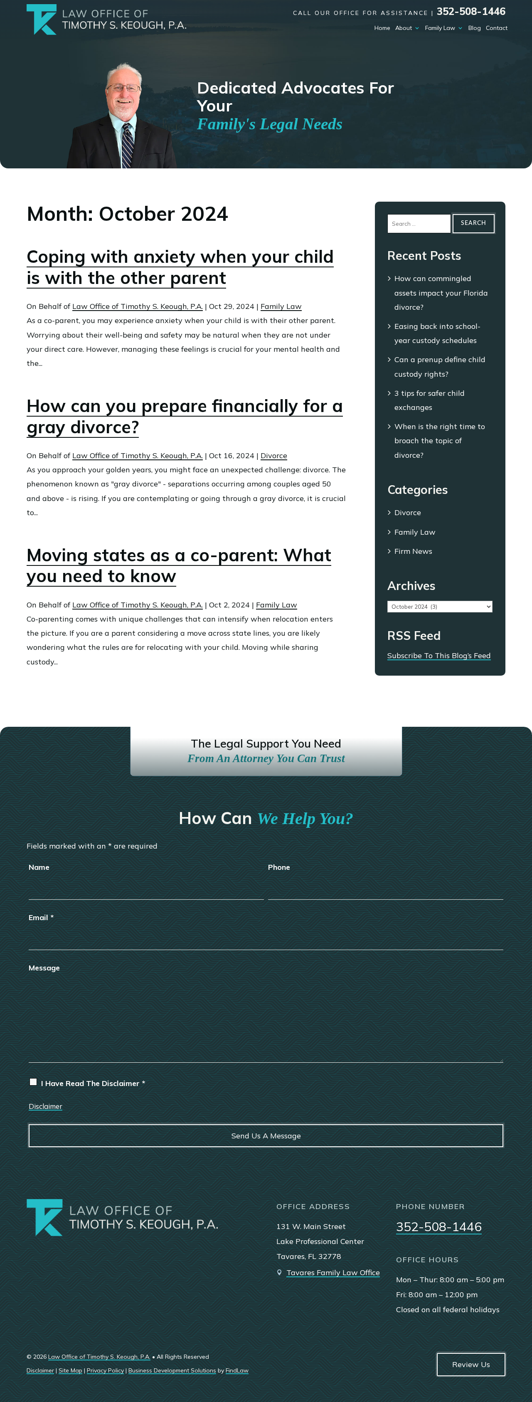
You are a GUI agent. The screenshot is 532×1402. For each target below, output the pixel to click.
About (403, 28)
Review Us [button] (471, 1364)
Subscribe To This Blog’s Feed (439, 655)
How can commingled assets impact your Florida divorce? (441, 292)
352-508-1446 (471, 11)
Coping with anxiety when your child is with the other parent (180, 266)
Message (44, 968)
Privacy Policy (105, 1370)
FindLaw (237, 1370)
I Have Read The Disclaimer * (93, 1083)
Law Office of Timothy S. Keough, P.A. (137, 306)
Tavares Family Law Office (333, 1272)
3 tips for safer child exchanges (429, 400)
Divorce (274, 455)
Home (382, 28)
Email (41, 917)
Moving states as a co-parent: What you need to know (179, 565)
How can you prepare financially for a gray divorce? (185, 416)
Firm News (413, 551)
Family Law (440, 28)
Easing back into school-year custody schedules (437, 333)
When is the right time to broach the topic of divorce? (439, 440)
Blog (474, 28)
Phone (279, 867)
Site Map (70, 1370)
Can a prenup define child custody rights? (439, 366)
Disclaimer (45, 1106)
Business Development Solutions (172, 1370)
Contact (496, 28)
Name (39, 867)
